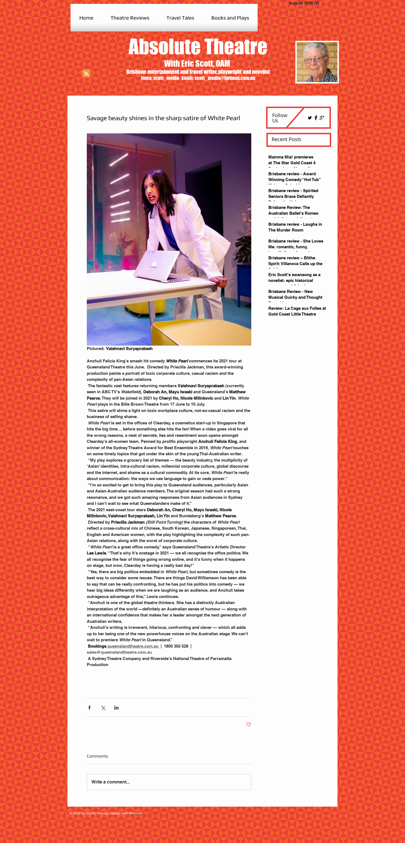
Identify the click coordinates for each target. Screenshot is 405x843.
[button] (130, 17)
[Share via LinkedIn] (116, 707)
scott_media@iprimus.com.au (225, 78)
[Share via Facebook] (89, 707)
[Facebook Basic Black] (316, 117)
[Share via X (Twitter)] (103, 707)
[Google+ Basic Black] (322, 117)
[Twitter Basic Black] (309, 117)
